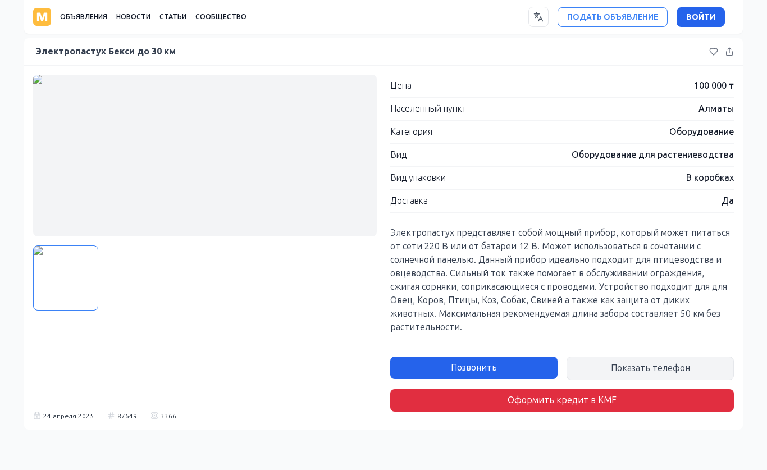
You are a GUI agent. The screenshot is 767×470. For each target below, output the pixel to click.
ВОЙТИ (700, 17)
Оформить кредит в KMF (562, 400)
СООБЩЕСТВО (220, 17)
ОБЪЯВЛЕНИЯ (83, 17)
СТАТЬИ (172, 17)
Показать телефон (650, 368)
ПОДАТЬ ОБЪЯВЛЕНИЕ (612, 17)
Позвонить (474, 367)
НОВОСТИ (133, 17)
